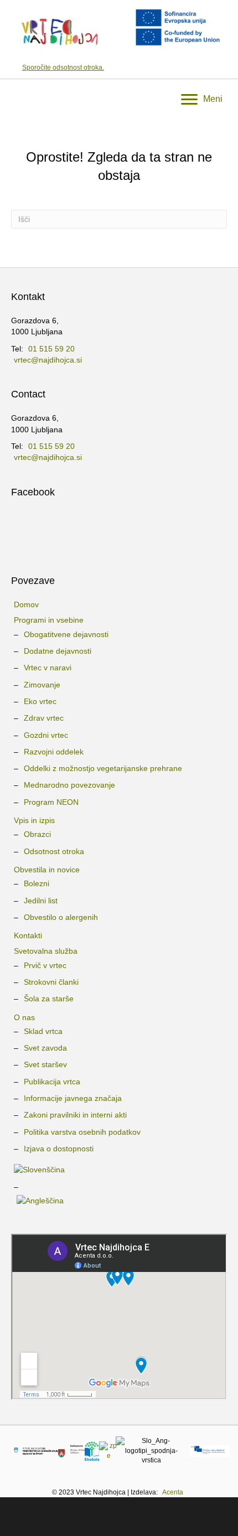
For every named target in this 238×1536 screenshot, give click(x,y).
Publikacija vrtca (52, 1081)
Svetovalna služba (45, 951)
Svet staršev (45, 1064)
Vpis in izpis (34, 820)
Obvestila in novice (47, 869)
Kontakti (28, 935)
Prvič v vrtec (45, 965)
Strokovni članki (51, 982)
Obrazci (37, 834)
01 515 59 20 (51, 348)
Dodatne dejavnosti (57, 651)
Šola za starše (49, 998)
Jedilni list (41, 900)
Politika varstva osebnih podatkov (82, 1132)
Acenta (172, 1492)
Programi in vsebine (49, 620)
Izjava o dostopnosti (59, 1148)
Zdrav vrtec (44, 717)
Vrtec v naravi (47, 667)
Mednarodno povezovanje (69, 784)
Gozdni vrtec (46, 735)
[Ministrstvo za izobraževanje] (36, 1450)
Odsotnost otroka (54, 851)
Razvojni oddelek (54, 751)
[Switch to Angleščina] (119, 1200)
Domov (26, 604)
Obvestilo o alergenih (61, 917)
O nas (24, 1017)
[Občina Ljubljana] (71, 1450)
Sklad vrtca (43, 1031)
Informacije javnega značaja (73, 1098)
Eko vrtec (40, 701)
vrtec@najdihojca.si (48, 359)
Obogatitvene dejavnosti (66, 634)
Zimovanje (42, 684)
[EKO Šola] (92, 1450)
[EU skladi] (209, 1450)
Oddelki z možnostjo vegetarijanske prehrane (103, 768)
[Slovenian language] (119, 1169)
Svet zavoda (45, 1047)
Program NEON (51, 802)
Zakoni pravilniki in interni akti (75, 1114)
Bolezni (36, 883)
